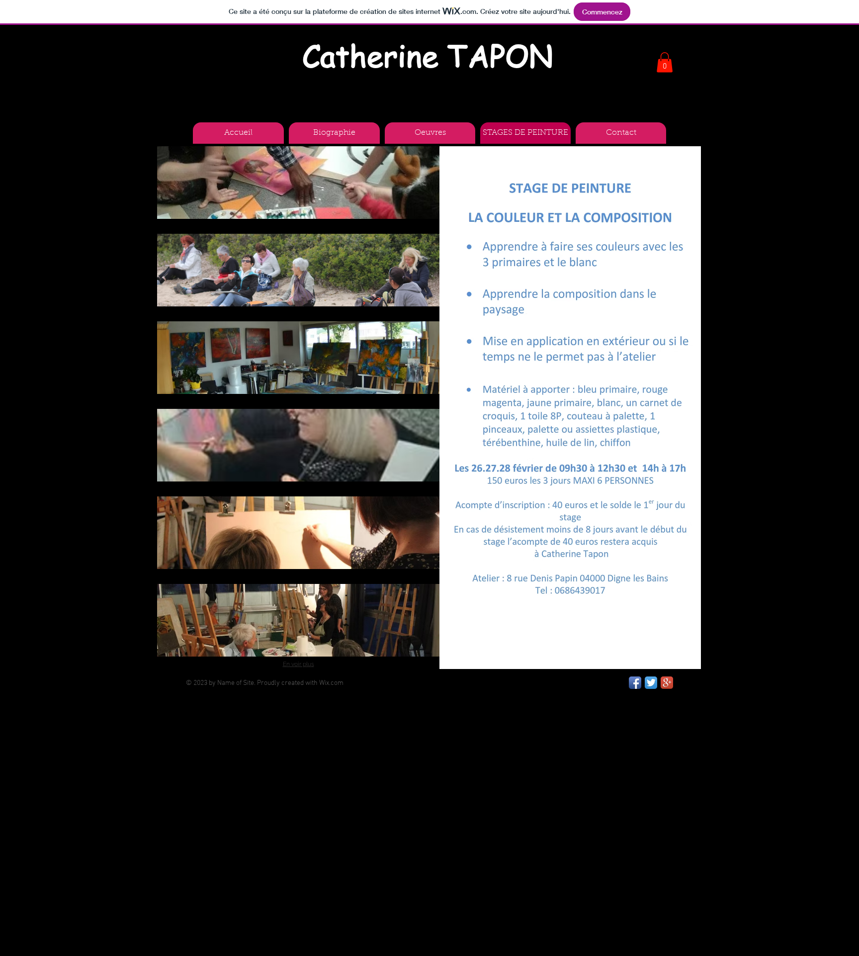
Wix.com (331, 683)
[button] (298, 182)
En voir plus (298, 664)
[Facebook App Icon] (635, 682)
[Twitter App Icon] (651, 682)
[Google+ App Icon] (667, 682)
